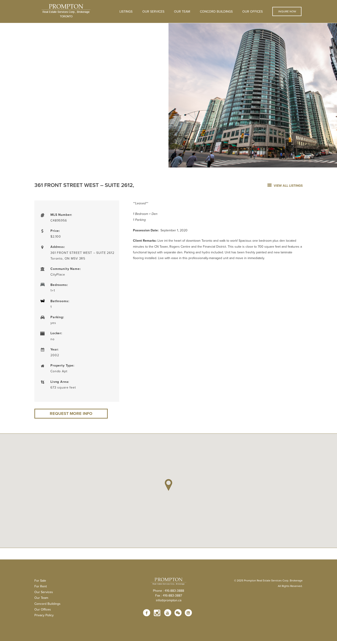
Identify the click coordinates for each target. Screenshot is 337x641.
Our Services (43, 592)
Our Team (182, 11)
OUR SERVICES (153, 11)
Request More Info (71, 413)
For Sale (40, 580)
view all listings (288, 185)
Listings (126, 11)
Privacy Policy (44, 615)
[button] (168, 485)
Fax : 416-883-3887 (168, 595)
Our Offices (252, 11)
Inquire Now (287, 11)
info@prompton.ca (168, 600)
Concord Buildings (216, 11)
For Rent (40, 586)
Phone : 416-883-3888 (168, 590)
